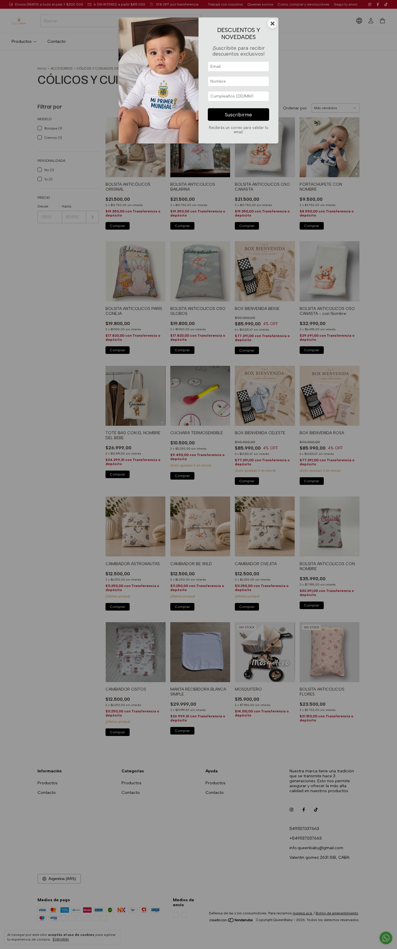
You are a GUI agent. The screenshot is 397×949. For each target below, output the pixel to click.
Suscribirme (238, 115)
